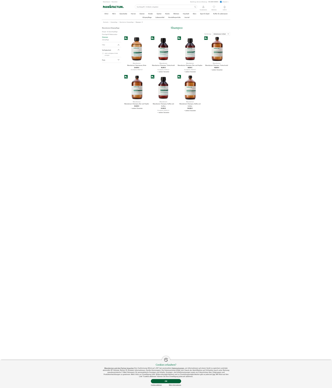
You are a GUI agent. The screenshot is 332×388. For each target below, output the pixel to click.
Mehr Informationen (175, 385)
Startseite (105, 22)
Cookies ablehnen (156, 385)
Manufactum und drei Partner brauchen (119, 368)
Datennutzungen (178, 368)
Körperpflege (114, 22)
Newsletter (114, 2)
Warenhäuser (106, 2)
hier (213, 374)
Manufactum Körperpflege (127, 22)
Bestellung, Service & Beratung (204, 2)
